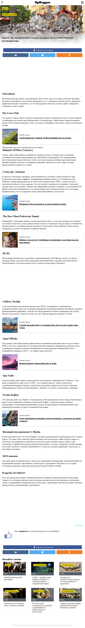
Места (5, 8)
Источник (79, 525)
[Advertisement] (40, 75)
